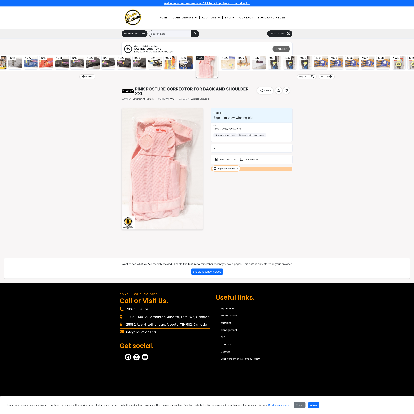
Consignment (183, 17)
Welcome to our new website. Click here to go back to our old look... (207, 3)
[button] (134, 33)
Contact (246, 17)
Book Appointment (272, 17)
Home (163, 17)
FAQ (228, 17)
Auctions (209, 17)
